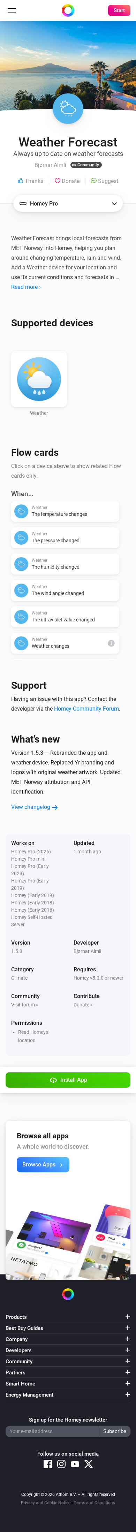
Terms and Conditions (94, 1502)
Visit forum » (24, 1004)
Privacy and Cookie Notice (45, 1502)
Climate (19, 978)
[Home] (68, 10)
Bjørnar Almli (87, 951)
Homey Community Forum (86, 708)
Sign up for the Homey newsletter (68, 1420)
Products (16, 1317)
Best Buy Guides (24, 1328)
